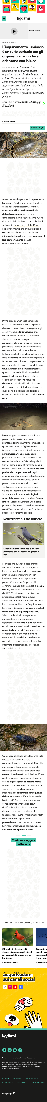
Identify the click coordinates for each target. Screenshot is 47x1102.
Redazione (17, 1078)
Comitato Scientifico (32, 1078)
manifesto (6, 1078)
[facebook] (20, 1050)
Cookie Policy (22, 1082)
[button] (5, 987)
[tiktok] (4, 1050)
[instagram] (10, 1050)
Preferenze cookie (38, 1082)
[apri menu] (4, 18)
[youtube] (15, 1050)
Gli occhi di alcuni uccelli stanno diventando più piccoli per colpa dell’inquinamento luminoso (17, 953)
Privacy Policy (7, 1082)
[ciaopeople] (8, 1093)
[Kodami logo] (23, 18)
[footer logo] (9, 1036)
